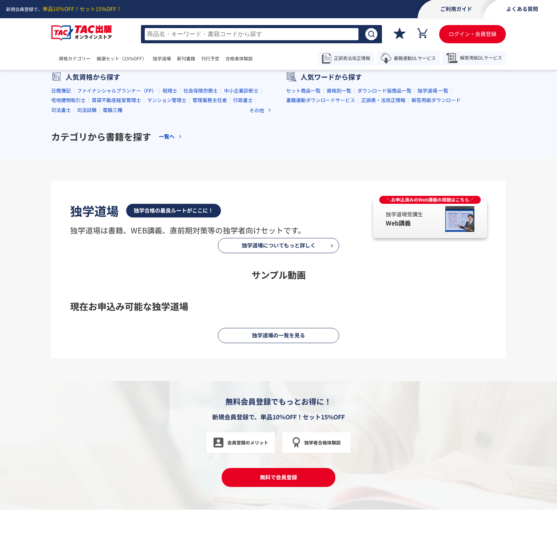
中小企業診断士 (241, 90)
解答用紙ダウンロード (436, 100)
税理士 (170, 90)
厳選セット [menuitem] (122, 58)
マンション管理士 (166, 100)
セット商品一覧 (303, 90)
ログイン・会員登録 (472, 34)
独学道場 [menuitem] (162, 58)
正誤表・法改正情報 (383, 100)
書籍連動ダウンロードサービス (320, 100)
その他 (256, 110)
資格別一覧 (339, 90)
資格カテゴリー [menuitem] (75, 58)
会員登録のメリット (247, 442)
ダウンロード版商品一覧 (384, 90)
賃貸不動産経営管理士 (116, 100)
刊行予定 (210, 58)
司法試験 (87, 109)
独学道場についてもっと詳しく (279, 245)
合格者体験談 (239, 58)
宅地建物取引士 (68, 100)
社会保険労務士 (200, 90)
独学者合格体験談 (322, 442)
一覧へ (167, 136)
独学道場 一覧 (433, 90)
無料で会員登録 (278, 477)
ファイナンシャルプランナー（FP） (116, 90)
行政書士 (243, 100)
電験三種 (112, 109)
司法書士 (61, 109)
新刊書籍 (186, 58)
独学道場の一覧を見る (278, 335)
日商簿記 (61, 90)
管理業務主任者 (209, 100)
